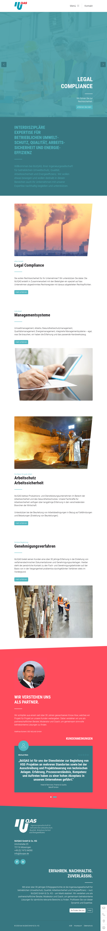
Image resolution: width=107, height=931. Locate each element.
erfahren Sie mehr (84, 108)
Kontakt (89, 6)
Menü (73, 5)
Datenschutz (88, 926)
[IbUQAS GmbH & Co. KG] (20, 6)
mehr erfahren (21, 292)
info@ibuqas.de (21, 853)
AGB (70, 926)
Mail (89, 910)
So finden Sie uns (77, 910)
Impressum (78, 926)
